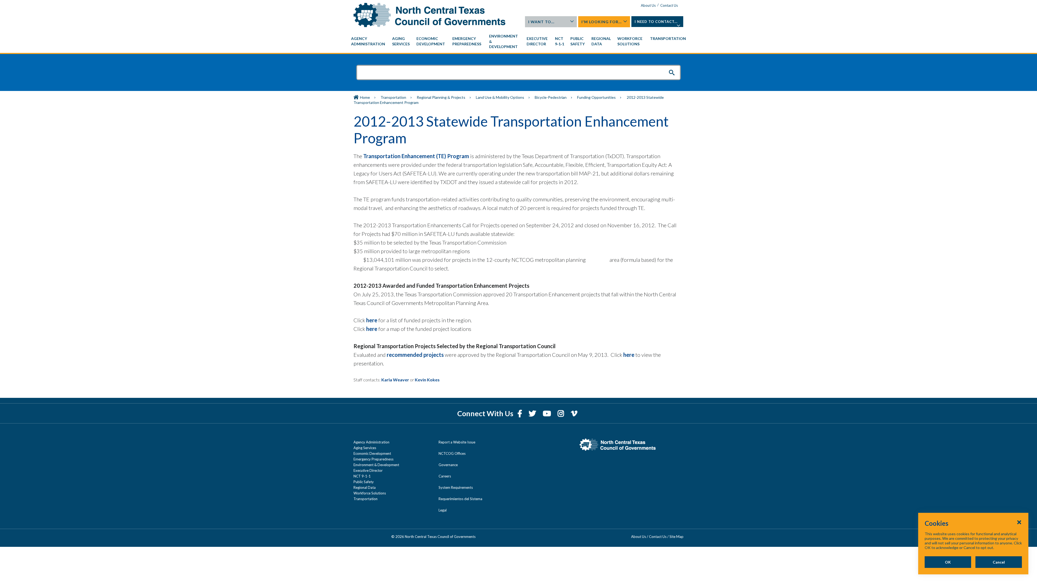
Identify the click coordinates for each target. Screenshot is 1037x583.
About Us (648, 5)
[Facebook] (520, 413)
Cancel (999, 562)
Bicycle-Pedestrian (551, 97)
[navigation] (518, 41)
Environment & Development (376, 465)
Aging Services (364, 448)
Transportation (393, 97)
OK (948, 562)
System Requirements (456, 487)
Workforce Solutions (369, 493)
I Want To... (541, 21)
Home (365, 97)
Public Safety (363, 482)
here (371, 320)
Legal (443, 510)
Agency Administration (371, 442)
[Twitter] (533, 413)
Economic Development (372, 453)
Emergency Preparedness (373, 459)
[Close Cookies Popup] (1019, 522)
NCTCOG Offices (452, 453)
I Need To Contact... (656, 21)
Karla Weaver (395, 379)
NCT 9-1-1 (362, 476)
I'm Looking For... (601, 21)
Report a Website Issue (457, 442)
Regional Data (364, 487)
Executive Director (368, 470)
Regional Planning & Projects (441, 97)
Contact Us (669, 5)
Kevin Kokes (427, 379)
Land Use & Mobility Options (500, 97)
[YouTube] (547, 413)
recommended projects (415, 354)
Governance (448, 465)
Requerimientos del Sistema (460, 499)
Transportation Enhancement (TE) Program (416, 156)
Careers (445, 476)
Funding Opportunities (596, 97)
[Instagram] (561, 413)
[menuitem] (368, 41)
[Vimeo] (574, 413)
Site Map (676, 536)
